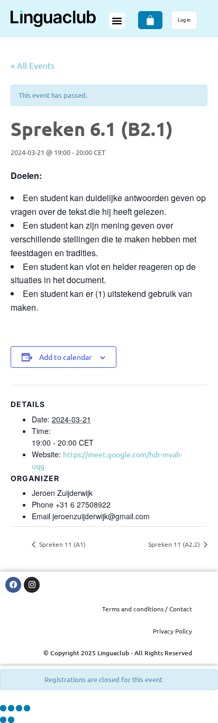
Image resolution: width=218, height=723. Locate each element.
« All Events (32, 65)
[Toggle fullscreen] (11, 708)
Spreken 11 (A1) (62, 544)
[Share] (19, 708)
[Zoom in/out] (3, 708)
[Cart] (150, 20)
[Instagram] (32, 585)
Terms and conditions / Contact (147, 608)
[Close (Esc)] (27, 708)
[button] (117, 21)
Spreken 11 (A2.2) (175, 544)
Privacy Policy (172, 631)
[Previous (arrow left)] (3, 720)
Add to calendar (65, 357)
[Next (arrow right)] (11, 720)
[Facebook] (13, 585)
